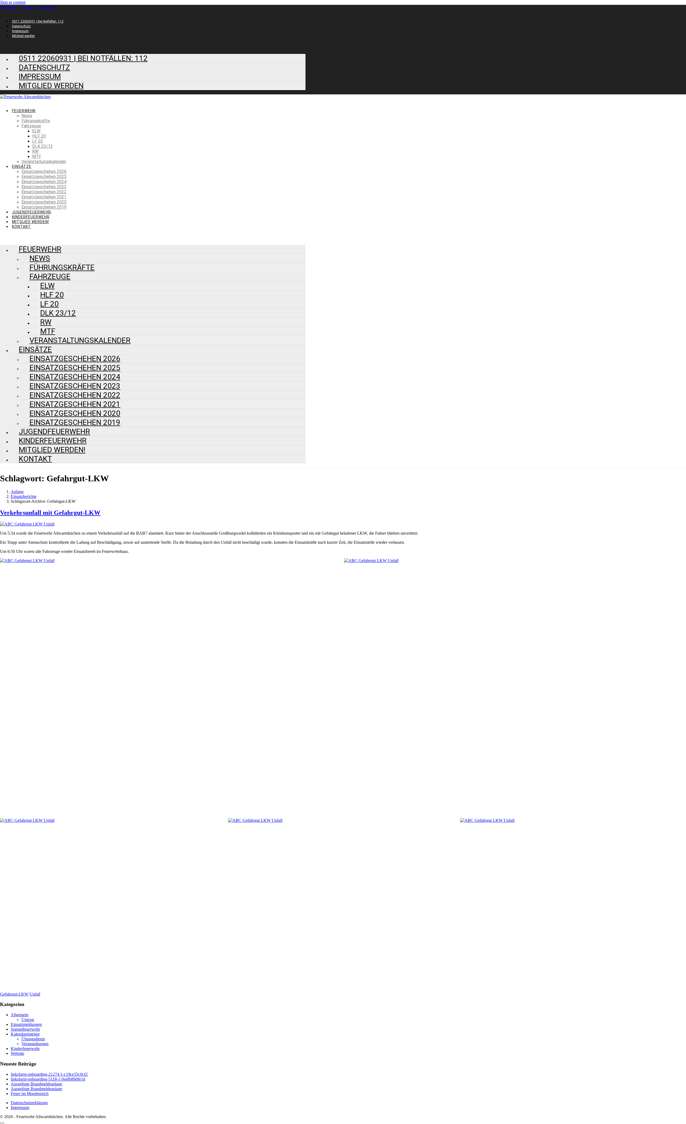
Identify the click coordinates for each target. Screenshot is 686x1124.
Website (17, 1053)
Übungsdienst (33, 1039)
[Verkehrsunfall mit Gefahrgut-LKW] (27, 524)
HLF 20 (39, 136)
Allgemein (19, 1014)
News (26, 115)
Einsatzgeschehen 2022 (43, 191)
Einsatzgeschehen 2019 (43, 207)
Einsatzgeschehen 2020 (43, 202)
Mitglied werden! (30, 222)
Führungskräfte (35, 120)
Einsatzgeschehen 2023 (43, 186)
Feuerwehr (24, 111)
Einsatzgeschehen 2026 (43, 171)
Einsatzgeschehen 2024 (43, 181)
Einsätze (21, 166)
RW (35, 151)
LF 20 (37, 141)
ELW (36, 131)
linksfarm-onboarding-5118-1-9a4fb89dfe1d (48, 1079)
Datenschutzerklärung (29, 1102)
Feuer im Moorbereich (30, 1093)
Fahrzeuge (31, 125)
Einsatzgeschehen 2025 (43, 176)
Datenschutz (21, 26)
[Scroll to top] (2, 1123)
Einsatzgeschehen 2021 (43, 196)
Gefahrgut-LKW (14, 994)
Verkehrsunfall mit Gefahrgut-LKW (50, 512)
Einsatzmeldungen (26, 1024)
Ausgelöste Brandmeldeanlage (36, 1084)
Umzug (27, 1019)
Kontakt (21, 226)
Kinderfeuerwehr (31, 217)
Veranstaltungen (35, 1043)
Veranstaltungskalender (43, 161)
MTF (36, 156)
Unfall (34, 994)
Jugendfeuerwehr (31, 212)
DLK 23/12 (42, 146)
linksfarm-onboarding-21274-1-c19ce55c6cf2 (49, 1074)
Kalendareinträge (25, 1034)
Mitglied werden (23, 36)
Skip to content (12, 2)
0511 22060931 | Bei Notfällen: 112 (38, 21)
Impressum (20, 31)
